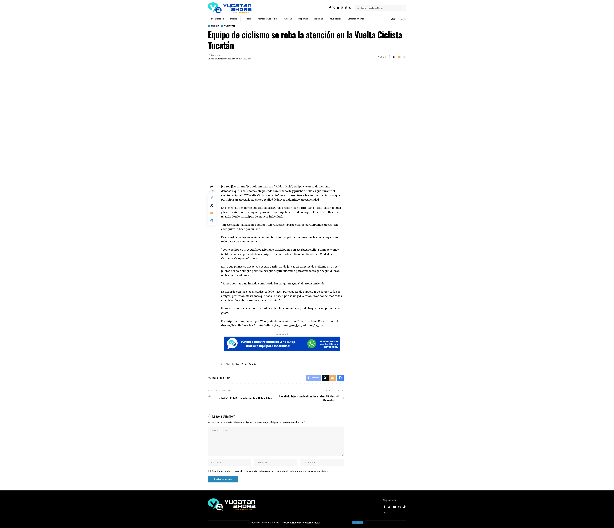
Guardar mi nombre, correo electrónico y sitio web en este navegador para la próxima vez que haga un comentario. (270, 471)
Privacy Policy (293, 522)
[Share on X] (394, 56)
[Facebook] (330, 8)
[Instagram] (342, 8)
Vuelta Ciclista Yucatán (246, 364)
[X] (334, 8)
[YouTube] (338, 8)
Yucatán (229, 26)
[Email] (399, 56)
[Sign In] (381, 19)
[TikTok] (346, 8)
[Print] (404, 56)
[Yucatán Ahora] (230, 8)
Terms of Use (313, 522)
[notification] (387, 18)
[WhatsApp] (350, 8)
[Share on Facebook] (389, 56)
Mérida (215, 26)
